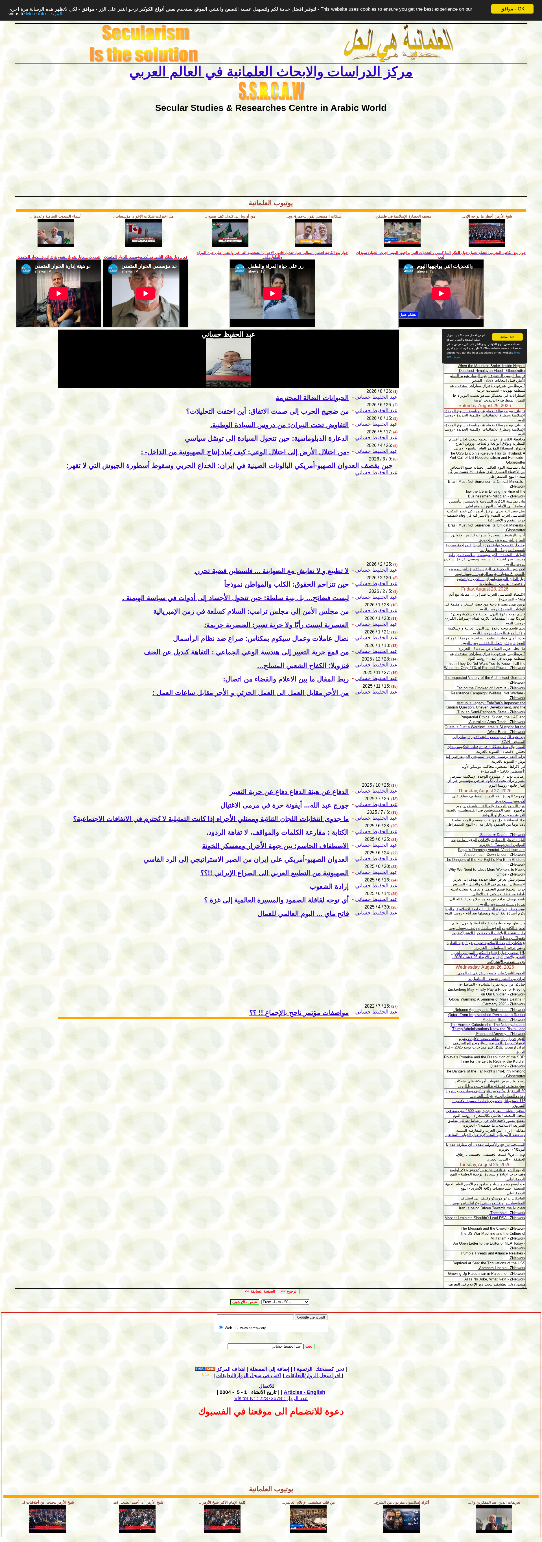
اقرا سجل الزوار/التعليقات (312, 1375)
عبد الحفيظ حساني (376, 397)
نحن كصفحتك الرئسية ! (318, 1369)
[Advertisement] (271, 152)
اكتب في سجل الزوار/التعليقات (279, 1375)
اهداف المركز (231, 1369)
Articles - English (304, 1392)
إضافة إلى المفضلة (268, 1369)
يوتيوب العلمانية (271, 203)
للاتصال (266, 1386)
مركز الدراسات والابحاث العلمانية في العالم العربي (271, 71)
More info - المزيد (44, 14)
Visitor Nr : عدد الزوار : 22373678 (271, 1398)
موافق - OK (512, 9)
